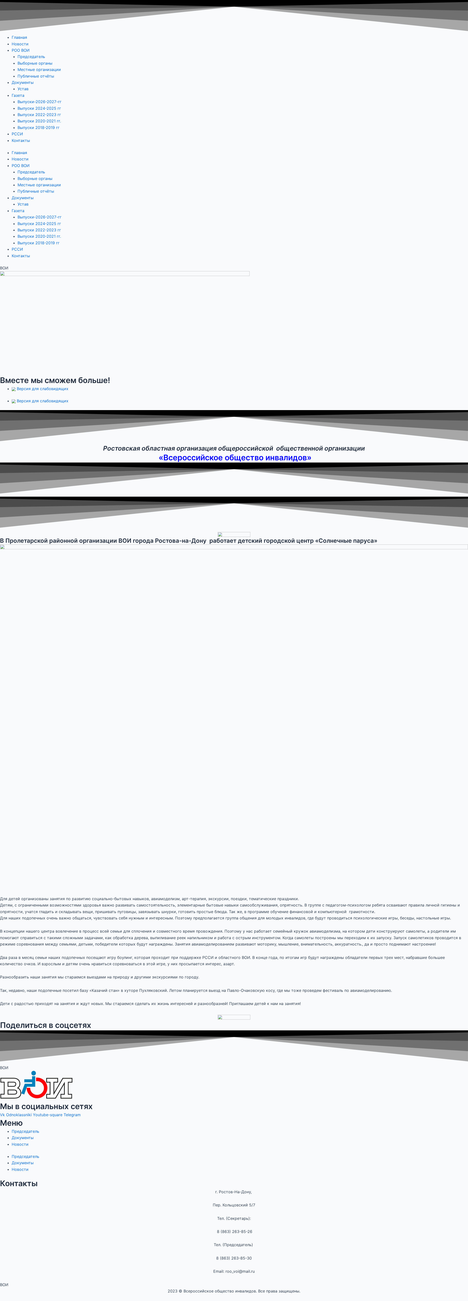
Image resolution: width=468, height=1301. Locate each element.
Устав (23, 88)
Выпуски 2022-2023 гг (40, 114)
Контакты (21, 140)
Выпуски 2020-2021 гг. (39, 120)
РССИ (17, 133)
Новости (20, 43)
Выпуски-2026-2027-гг (39, 101)
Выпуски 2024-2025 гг (40, 108)
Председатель (31, 56)
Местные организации (39, 69)
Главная (19, 37)
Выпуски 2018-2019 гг (38, 127)
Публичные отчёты (36, 76)
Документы (23, 82)
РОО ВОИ (20, 50)
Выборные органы (35, 63)
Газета (18, 95)
